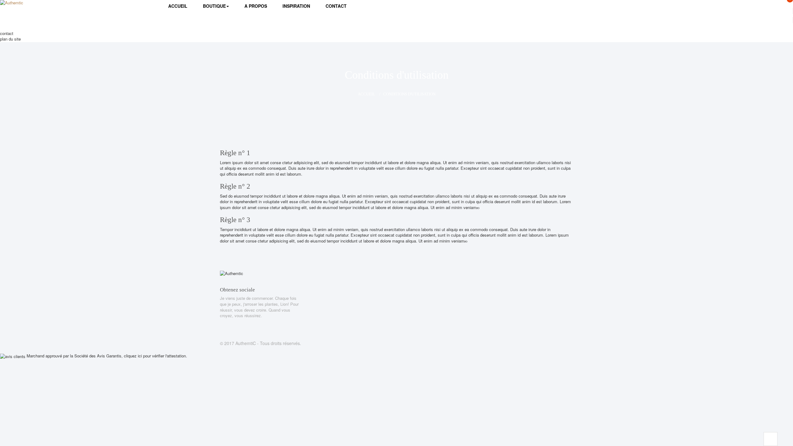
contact (6, 33)
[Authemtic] (31, 8)
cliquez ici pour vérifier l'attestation (155, 356)
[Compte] (717, 11)
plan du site (10, 39)
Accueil (366, 94)
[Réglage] (717, 20)
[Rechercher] (648, 27)
